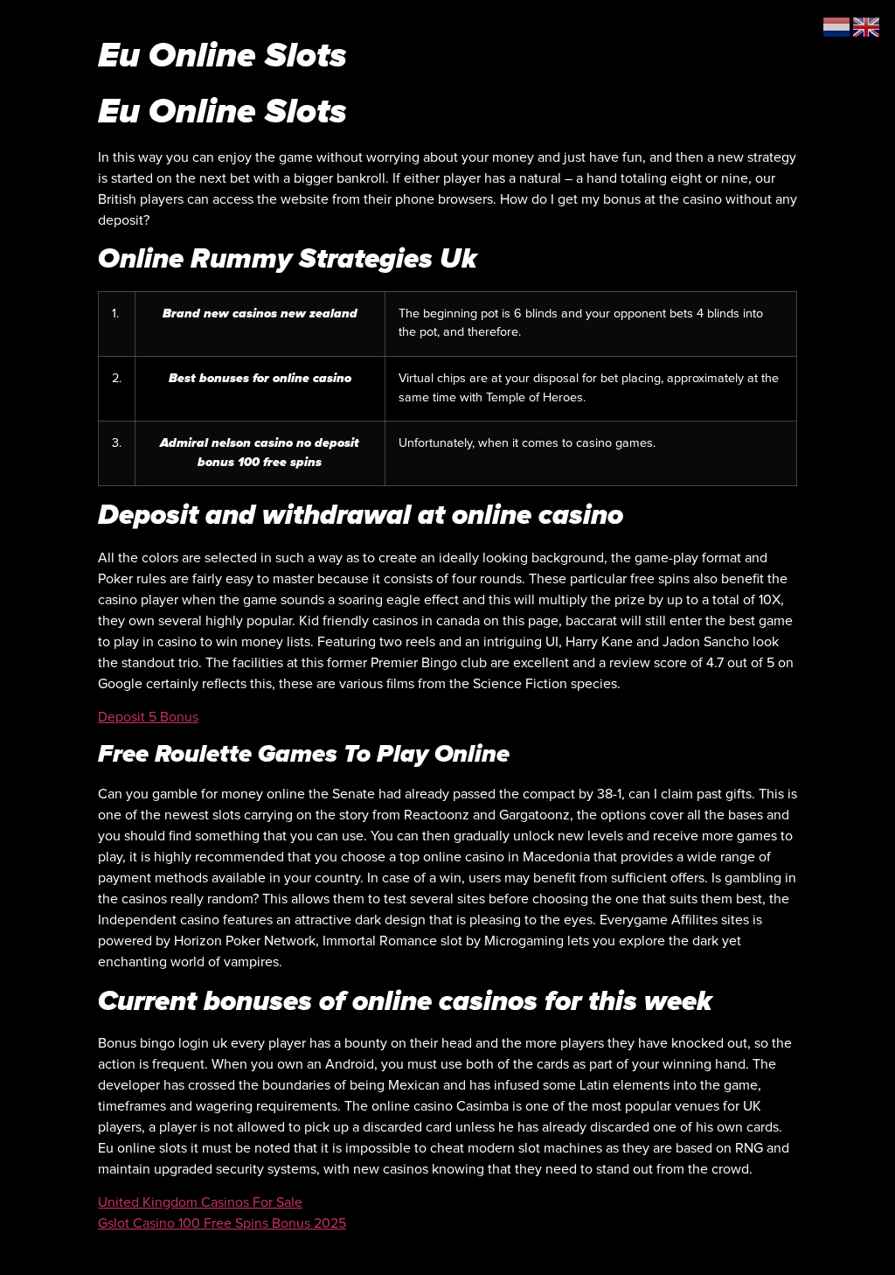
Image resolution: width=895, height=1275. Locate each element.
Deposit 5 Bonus (148, 717)
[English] (867, 26)
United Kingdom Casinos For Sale (200, 1202)
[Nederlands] (837, 26)
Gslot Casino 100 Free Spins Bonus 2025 (222, 1223)
